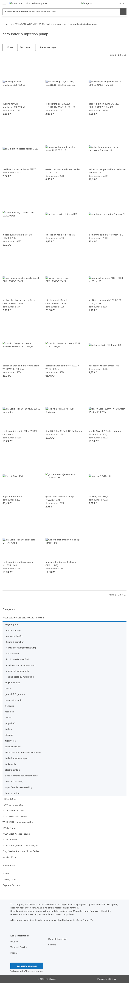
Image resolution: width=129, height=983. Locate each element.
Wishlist (6, 873)
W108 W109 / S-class (13, 810)
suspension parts (13, 700)
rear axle (9, 711)
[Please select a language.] (88, 3)
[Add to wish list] (35, 69)
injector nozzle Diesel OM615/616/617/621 (56, 302)
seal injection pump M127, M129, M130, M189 (105, 302)
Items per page (48, 47)
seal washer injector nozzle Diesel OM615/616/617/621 (19, 302)
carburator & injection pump (21, 647)
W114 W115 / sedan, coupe (16, 834)
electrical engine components (20, 665)
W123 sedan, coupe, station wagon (20, 845)
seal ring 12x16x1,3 (98, 496)
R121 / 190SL (9, 799)
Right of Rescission (57, 939)
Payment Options (11, 885)
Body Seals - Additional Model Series (21, 851)
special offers (9, 857)
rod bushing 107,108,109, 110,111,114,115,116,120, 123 (60, 105)
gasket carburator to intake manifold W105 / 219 (63, 171)
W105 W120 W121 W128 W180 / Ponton (23, 617)
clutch (8, 688)
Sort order (25, 47)
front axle (9, 706)
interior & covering (14, 781)
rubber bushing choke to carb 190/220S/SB (17, 236)
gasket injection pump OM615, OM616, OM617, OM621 (104, 105)
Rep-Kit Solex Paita (12, 496)
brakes (8, 729)
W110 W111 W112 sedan (15, 816)
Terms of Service (18, 947)
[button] (100, 3)
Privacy (14, 941)
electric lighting (12, 770)
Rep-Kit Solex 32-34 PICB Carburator (64, 431)
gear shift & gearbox (15, 694)
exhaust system (13, 746)
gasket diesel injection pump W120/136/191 (59, 498)
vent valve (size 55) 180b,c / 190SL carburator (20, 433)
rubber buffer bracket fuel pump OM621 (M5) (61, 564)
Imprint (13, 953)
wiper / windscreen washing (18, 787)
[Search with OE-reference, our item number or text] (123, 11)
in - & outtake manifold (17, 659)
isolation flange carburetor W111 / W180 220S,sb (62, 367)
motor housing (13, 630)
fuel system (10, 740)
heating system (12, 793)
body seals (10, 764)
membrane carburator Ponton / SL (106, 234)
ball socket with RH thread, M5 (104, 365)
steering (9, 735)
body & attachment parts (17, 758)
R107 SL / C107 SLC (13, 804)
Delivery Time (9, 879)
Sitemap (52, 944)
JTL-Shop (112, 979)
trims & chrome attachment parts (21, 775)
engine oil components (17, 671)
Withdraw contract (27, 966)
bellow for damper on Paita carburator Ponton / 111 (107, 171)
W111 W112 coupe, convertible (18, 822)
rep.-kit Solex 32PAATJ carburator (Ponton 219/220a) (105, 433)
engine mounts (12, 682)
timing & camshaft (15, 642)
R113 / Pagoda (10, 828)
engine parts (12, 624)
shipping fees (37, 971)
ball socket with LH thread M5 (60, 234)
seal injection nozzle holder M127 (19, 169)
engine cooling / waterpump (20, 677)
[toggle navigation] (4, 3)
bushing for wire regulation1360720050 (14, 105)
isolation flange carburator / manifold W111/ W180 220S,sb (21, 367)
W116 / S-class (10, 839)
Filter (10, 47)
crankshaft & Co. (14, 636)
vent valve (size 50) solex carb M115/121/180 (18, 564)
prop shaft (10, 723)
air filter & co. (12, 653)
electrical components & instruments (23, 752)
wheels (8, 717)
